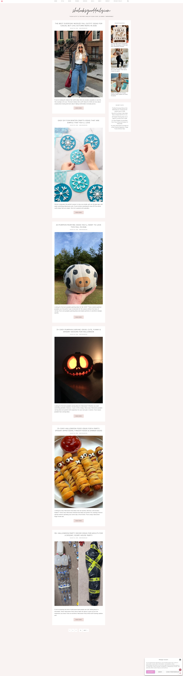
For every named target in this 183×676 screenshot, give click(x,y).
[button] (180, 659)
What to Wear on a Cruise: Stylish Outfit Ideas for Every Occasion (119, 94)
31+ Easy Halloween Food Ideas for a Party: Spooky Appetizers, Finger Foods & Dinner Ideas (120, 127)
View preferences (173, 672)
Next (86, 630)
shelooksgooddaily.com (91, 11)
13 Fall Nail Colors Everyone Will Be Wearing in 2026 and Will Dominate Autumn (119, 45)
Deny (160, 672)
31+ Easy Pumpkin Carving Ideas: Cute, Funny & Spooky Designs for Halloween (119, 122)
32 (80, 630)
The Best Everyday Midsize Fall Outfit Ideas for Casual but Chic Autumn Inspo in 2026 (119, 109)
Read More (79, 108)
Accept (150, 672)
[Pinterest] (2, 1)
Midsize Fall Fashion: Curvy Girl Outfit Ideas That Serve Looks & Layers (119, 69)
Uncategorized (83, 28)
